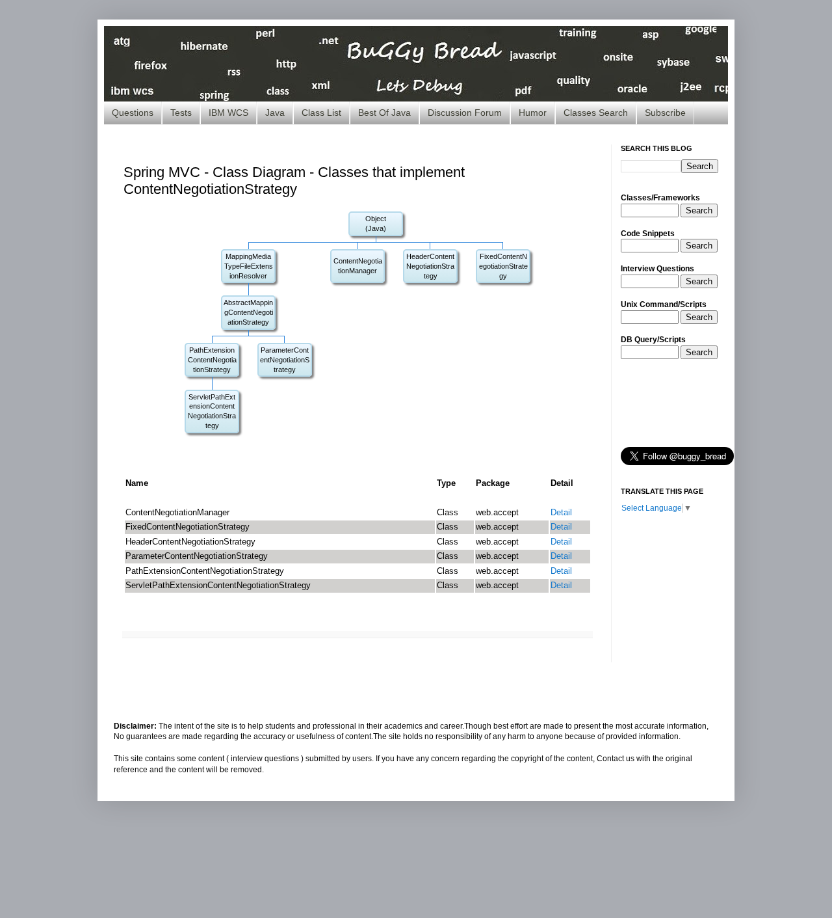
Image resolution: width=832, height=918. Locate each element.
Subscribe (665, 112)
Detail (561, 512)
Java (275, 112)
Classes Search (596, 112)
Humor (533, 112)
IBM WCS (228, 112)
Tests (181, 112)
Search (699, 210)
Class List (321, 112)
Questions (132, 112)
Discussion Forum (465, 112)
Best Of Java (384, 112)
